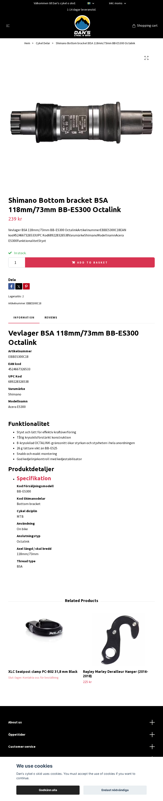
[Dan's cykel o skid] (82, 25)
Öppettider (16, 734)
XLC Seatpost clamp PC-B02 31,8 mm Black (42, 671)
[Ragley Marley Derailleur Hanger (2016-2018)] (119, 639)
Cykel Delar (43, 43)
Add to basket (92, 262)
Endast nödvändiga (115, 790)
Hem (27, 43)
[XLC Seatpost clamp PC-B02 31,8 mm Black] (44, 639)
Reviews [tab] (51, 317)
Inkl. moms (116, 3)
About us (15, 722)
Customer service (21, 746)
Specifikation (34, 478)
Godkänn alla (48, 790)
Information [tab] (23, 317)
